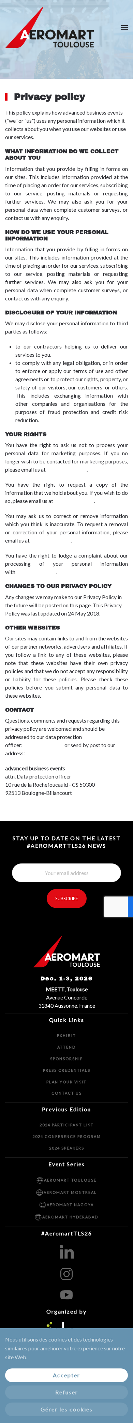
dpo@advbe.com (67, 469)
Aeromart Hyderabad (70, 1217)
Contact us (66, 1093)
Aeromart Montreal (70, 1192)
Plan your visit (66, 1082)
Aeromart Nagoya (70, 1204)
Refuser (66, 1392)
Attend (66, 1047)
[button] (124, 27)
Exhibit (66, 1035)
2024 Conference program (66, 1136)
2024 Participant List (67, 1125)
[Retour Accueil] (50, 27)
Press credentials (66, 1070)
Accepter (66, 1375)
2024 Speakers (66, 1148)
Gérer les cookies (67, 1409)
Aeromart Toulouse (70, 1180)
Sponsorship (66, 1058)
